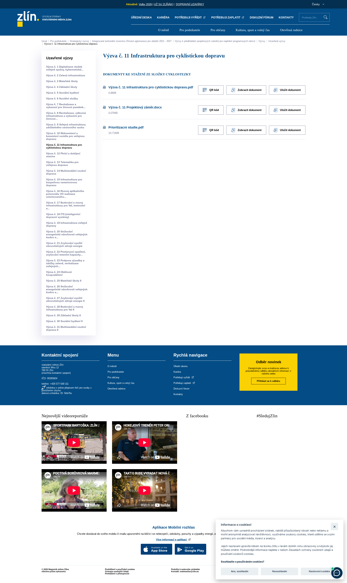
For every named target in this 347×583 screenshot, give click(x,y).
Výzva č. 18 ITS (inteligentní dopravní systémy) (63, 215)
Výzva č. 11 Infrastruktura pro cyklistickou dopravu (70, 43)
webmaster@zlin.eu (189, 571)
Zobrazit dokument (250, 89)
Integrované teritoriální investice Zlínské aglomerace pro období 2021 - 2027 (132, 41)
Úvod (44, 41)
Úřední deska (141, 17)
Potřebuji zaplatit (226, 17)
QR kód (214, 89)
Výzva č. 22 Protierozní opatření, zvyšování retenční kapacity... (66, 253)
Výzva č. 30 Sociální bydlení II (64, 321)
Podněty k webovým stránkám (185, 569)
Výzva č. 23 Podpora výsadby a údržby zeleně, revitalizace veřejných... (65, 263)
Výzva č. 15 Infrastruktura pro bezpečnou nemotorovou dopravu (64, 182)
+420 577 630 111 (59, 383)
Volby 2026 (145, 4)
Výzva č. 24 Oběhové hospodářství (59, 273)
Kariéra (163, 17)
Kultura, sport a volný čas (253, 30)
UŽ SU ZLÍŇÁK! (163, 4)
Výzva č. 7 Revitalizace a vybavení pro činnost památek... (66, 106)
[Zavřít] (334, 526)
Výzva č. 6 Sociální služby (62, 98)
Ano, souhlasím (239, 571)
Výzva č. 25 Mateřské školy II (63, 280)
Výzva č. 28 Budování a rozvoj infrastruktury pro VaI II (64, 308)
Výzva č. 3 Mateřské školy (62, 81)
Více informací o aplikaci (171, 539)
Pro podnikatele (189, 30)
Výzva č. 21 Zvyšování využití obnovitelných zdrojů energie (64, 244)
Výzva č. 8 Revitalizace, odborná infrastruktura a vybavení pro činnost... (66, 116)
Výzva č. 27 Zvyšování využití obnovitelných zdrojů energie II (65, 299)
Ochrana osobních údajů (117, 571)
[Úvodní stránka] (44, 25)
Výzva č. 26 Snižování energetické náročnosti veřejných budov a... (66, 289)
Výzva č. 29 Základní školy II (63, 315)
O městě (163, 30)
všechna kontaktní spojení (56, 373)
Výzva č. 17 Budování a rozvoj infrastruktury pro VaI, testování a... (65, 205)
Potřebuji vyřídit (188, 17)
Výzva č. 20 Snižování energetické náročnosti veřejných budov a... (66, 234)
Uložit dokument (290, 89)
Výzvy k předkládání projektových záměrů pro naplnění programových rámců (215, 41)
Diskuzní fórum (261, 17)
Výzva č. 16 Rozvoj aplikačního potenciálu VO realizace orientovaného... (65, 194)
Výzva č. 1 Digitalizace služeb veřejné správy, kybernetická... (64, 68)
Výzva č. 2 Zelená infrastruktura (65, 75)
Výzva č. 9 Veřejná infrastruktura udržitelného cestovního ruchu (66, 126)
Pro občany (218, 30)
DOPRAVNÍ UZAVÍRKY (190, 4)
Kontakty (286, 17)
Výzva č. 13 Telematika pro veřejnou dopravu (62, 163)
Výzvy (261, 41)
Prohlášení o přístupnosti (117, 574)
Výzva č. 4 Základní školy (61, 86)
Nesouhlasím (279, 571)
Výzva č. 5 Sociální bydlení (62, 92)
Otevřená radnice (291, 30)
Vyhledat (325, 17)
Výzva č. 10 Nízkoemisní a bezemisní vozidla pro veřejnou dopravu (65, 136)
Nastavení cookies (319, 571)
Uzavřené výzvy (276, 41)
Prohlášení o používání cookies (120, 569)
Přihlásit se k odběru (268, 381)
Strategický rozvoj (79, 41)
